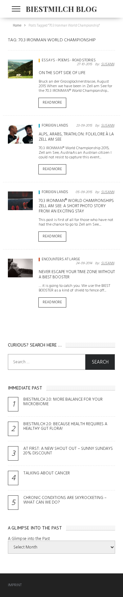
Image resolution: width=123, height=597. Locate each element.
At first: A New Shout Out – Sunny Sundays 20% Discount (68, 451)
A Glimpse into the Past (29, 538)
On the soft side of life (62, 73)
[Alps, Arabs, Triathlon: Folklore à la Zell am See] (20, 134)
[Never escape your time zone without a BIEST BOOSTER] (20, 268)
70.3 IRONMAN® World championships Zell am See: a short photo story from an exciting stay (76, 205)
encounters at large (61, 259)
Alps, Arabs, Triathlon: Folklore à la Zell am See (76, 137)
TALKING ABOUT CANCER (46, 473)
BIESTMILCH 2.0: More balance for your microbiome (63, 402)
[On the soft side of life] (20, 69)
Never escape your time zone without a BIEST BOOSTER (77, 274)
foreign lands (55, 126)
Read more (52, 103)
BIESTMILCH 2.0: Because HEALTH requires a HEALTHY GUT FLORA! (65, 426)
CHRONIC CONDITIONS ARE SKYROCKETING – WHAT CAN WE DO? (65, 500)
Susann (107, 64)
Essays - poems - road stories (69, 60)
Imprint (15, 585)
